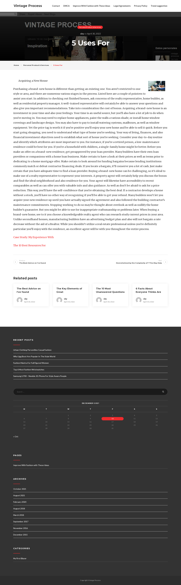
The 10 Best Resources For (29, 245)
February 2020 (19, 502)
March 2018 (18, 515)
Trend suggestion (159, 6)
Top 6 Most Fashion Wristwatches (28, 369)
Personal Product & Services (90, 27)
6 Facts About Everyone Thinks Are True (148, 292)
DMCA (66, 6)
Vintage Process (28, 6)
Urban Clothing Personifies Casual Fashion (32, 350)
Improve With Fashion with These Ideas (91, 6)
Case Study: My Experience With (33, 237)
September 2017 (20, 521)
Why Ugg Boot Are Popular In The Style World (34, 356)
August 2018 (19, 508)
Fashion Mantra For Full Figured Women (31, 363)
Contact (56, 6)
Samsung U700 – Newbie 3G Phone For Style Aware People (39, 376)
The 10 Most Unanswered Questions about (110, 292)
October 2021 (19, 489)
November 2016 (20, 528)
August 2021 (19, 495)
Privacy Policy (140, 6)
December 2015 (20, 534)
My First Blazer (20, 558)
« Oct (15, 436)
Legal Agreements (122, 6)
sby (82, 33)
